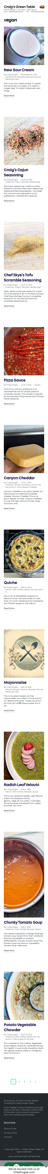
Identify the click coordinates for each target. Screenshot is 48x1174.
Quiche (10, 583)
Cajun (18, 182)
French (18, 287)
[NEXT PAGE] (35, 1081)
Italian (37, 385)
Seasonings (35, 182)
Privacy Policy (10, 1133)
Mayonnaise (15, 683)
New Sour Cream (19, 70)
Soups (35, 792)
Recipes (21, 77)
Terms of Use (10, 1129)
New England (19, 1039)
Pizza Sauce (14, 380)
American (9, 182)
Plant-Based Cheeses (27, 487)
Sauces (24, 689)
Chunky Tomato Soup (23, 922)
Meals (27, 590)
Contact (8, 1137)
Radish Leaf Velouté (21, 785)
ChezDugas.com (24, 1172)
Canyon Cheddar (19, 478)
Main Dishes (17, 590)
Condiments (11, 77)
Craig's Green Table (19, 7)
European (26, 485)
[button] (36, 1081)
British (18, 485)
